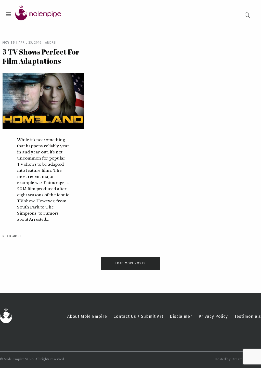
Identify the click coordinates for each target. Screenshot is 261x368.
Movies (9, 42)
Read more (12, 236)
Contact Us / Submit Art (138, 316)
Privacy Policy (213, 316)
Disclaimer (181, 316)
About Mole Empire (87, 316)
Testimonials (247, 316)
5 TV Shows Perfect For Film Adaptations (41, 56)
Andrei (51, 42)
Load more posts (130, 263)
